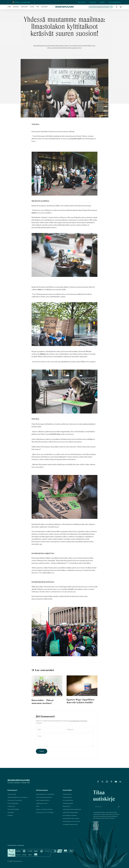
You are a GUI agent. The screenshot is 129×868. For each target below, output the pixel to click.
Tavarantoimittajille (13, 809)
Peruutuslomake (68, 800)
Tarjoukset (44, 6)
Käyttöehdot (66, 806)
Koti (37, 6)
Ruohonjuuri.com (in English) (45, 812)
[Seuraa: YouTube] (116, 781)
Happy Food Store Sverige (44, 809)
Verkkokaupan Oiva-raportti (71, 821)
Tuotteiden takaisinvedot (70, 824)
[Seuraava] (34, 2)
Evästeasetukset (68, 803)
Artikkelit (102, 2)
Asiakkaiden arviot (41, 803)
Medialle (10, 815)
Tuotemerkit (92, 2)
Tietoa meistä (11, 794)
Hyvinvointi (24, 6)
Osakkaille (10, 812)
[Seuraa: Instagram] (107, 781)
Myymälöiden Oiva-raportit (71, 818)
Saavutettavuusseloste (70, 815)
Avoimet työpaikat (12, 803)
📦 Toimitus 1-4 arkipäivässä (21, 2)
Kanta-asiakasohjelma (114, 2)
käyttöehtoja (84, 721)
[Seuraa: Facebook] (98, 781)
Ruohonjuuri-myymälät (14, 800)
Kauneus (16, 6)
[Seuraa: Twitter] (102, 781)
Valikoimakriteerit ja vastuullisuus (17, 797)
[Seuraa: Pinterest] (111, 781)
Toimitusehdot (67, 794)
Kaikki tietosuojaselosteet (70, 812)
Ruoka (32, 6)
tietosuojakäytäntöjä (73, 721)
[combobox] (100, 6)
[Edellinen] (7, 2)
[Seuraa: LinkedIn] (120, 781)
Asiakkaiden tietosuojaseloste (72, 809)
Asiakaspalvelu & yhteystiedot (45, 794)
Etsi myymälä (81, 2)
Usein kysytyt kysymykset (44, 797)
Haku (37, 806)
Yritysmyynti (11, 806)
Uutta (9, 6)
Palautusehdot (67, 797)
